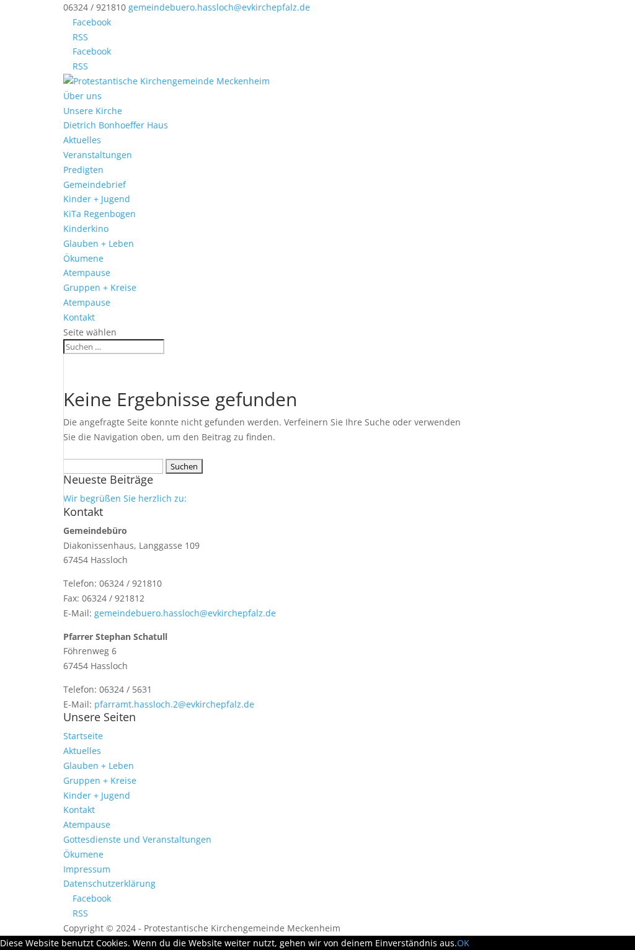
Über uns (82, 96)
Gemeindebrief (94, 184)
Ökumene (83, 258)
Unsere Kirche (92, 111)
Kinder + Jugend (96, 199)
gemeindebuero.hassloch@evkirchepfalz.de (185, 613)
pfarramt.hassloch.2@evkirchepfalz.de (174, 704)
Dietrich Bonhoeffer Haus (115, 125)
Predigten (83, 169)
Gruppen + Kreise (99, 287)
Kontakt (79, 317)
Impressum (86, 869)
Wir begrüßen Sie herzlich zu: (125, 498)
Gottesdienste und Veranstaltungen (137, 839)
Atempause (86, 272)
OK (463, 943)
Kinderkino (86, 228)
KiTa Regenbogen (99, 214)
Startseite (83, 736)
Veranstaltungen (97, 155)
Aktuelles (82, 140)
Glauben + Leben (98, 243)
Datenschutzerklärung (109, 883)
